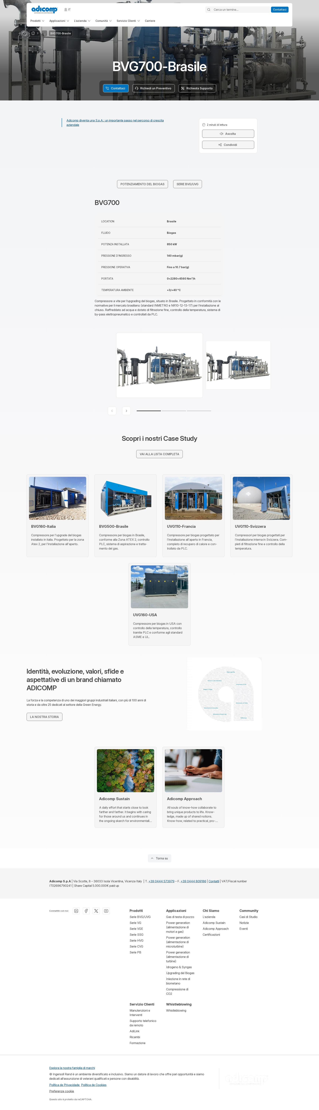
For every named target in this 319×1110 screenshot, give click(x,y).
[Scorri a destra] (126, 411)
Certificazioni (211, 934)
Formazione (137, 1043)
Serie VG (135, 923)
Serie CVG (136, 946)
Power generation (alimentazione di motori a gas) (178, 927)
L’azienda (209, 917)
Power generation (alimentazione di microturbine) (178, 942)
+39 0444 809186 (193, 881)
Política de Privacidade (64, 1085)
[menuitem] (37, 21)
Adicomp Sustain (214, 923)
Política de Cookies (94, 1085)
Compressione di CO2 (177, 991)
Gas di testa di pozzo (180, 917)
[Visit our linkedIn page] (76, 910)
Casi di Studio (248, 917)
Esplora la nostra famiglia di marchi (72, 1068)
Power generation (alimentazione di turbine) (178, 956)
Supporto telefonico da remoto (143, 1023)
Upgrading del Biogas (180, 973)
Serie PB (135, 952)
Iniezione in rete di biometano (178, 981)
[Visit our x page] (96, 910)
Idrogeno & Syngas (179, 967)
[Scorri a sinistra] (112, 411)
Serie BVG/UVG (140, 917)
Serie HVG (136, 940)
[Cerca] (208, 9)
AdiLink (134, 1031)
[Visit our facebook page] (86, 910)
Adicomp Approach (216, 929)
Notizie (244, 923)
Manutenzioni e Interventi (140, 1013)
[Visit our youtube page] (106, 910)
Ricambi (135, 1037)
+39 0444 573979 (161, 881)
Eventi (243, 929)
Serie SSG (136, 934)
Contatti (214, 881)
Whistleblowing (176, 1010)
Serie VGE (136, 929)
